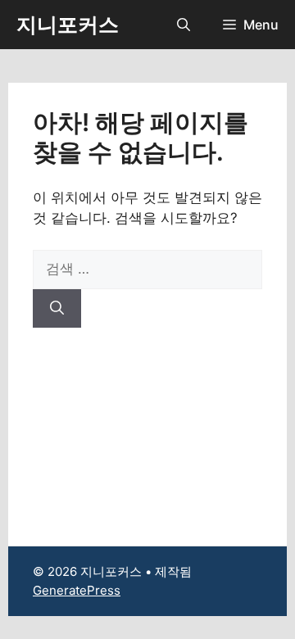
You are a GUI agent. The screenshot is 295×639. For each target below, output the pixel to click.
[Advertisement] (147, 424)
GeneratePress (76, 590)
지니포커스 (67, 24)
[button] (183, 24)
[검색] (57, 309)
